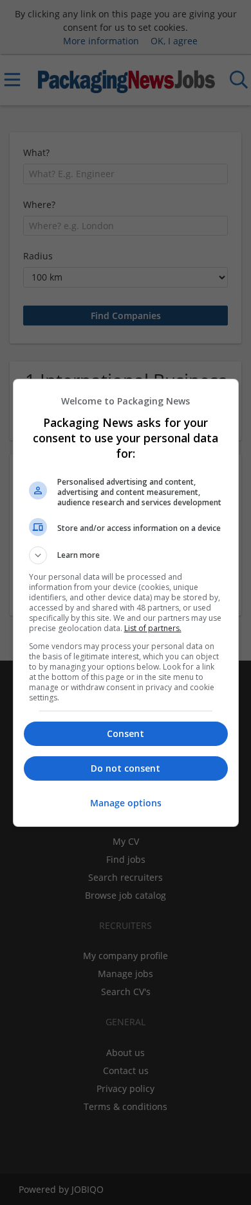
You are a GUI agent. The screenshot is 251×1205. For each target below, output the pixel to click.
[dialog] (126, 603)
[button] (126, 555)
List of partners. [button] (152, 628)
